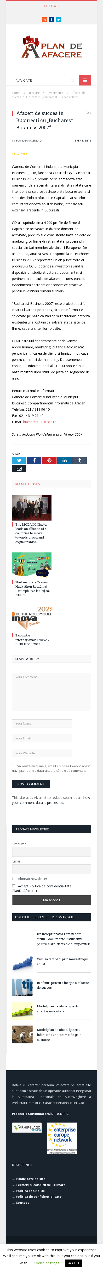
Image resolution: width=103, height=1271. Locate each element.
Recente (41, 917)
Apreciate (22, 917)
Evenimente (83, 140)
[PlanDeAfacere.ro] (51, 45)
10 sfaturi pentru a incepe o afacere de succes (63, 985)
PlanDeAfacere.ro (29, 140)
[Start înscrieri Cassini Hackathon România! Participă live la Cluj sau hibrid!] (32, 565)
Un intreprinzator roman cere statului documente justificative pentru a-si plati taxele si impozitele (64, 939)
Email (16, 861)
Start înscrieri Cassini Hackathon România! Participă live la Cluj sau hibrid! (33, 588)
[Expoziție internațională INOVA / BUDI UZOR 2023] (32, 619)
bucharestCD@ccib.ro (40, 422)
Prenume (19, 844)
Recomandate (63, 917)
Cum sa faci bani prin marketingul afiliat (62, 961)
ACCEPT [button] (73, 1263)
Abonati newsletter (32, 878)
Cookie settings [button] (46, 1262)
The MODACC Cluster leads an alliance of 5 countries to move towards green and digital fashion (31, 533)
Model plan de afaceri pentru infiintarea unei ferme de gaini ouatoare (59, 1034)
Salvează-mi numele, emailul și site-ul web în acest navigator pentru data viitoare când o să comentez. (51, 768)
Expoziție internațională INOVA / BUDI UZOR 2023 (32, 639)
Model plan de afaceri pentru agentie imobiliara (58, 1008)
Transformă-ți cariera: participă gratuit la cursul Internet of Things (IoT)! (52, 11)
